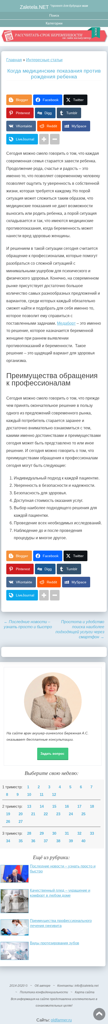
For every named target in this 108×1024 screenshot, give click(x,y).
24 (71, 814)
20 (21, 814)
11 (41, 795)
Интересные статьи (44, 60)
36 (33, 841)
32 (79, 833)
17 (79, 806)
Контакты (65, 985)
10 (29, 795)
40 (83, 841)
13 (29, 806)
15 (54, 806)
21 (33, 814)
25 (83, 814)
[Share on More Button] (44, 139)
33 (92, 833)
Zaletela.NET (34, 7)
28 (29, 833)
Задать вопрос (52, 754)
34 (8, 841)
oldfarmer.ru (61, 1020)
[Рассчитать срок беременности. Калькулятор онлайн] (54, 36)
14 (42, 806)
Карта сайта (84, 992)
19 (8, 814)
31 (67, 833)
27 (21, 822)
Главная (14, 60)
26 (8, 822)
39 (71, 841)
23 (58, 814)
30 (54, 833)
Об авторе (42, 985)
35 (21, 841)
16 (67, 806)
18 (92, 806)
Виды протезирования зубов (54, 943)
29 (42, 833)
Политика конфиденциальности (44, 992)
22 (46, 814)
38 (58, 841)
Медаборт (66, 323)
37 (46, 841)
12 (54, 795)
